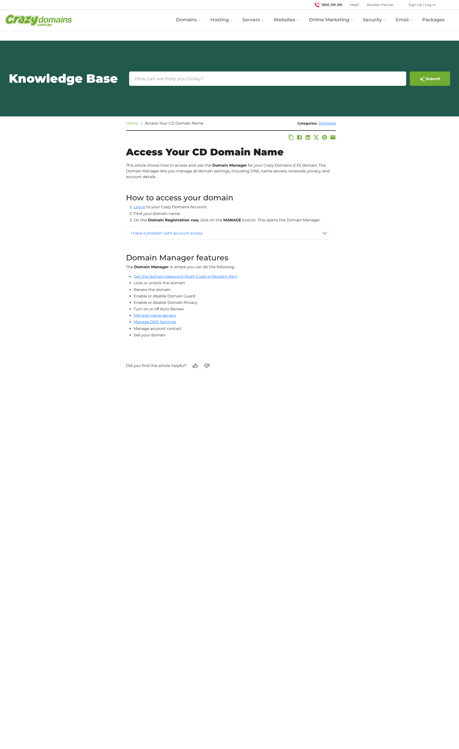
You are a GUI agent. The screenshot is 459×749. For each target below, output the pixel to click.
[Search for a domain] (446, 5)
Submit (433, 79)
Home (132, 123)
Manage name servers (155, 315)
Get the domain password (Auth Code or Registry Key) (185, 276)
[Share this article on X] (316, 137)
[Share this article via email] (333, 137)
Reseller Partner (380, 5)
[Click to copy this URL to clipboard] (291, 137)
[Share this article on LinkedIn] (308, 137)
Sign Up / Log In (422, 5)
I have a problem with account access (167, 233)
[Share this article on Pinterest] (325, 137)
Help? (354, 5)
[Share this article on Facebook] (299, 137)
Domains (327, 123)
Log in (139, 207)
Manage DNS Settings (155, 322)
